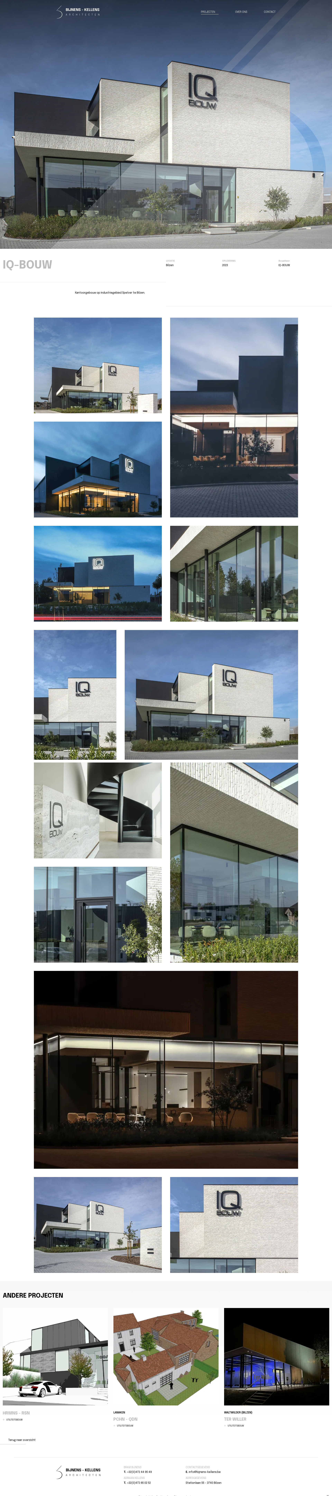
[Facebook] (248, 1467)
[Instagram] (253, 1467)
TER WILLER (276, 1367)
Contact (270, 12)
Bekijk (98, 365)
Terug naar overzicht (22, 1440)
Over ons (241, 12)
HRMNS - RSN (55, 1364)
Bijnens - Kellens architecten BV (78, 12)
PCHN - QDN (166, 1367)
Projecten (208, 12)
